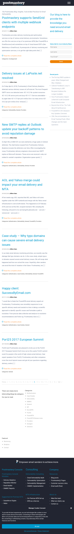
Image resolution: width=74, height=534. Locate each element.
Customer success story (59, 483)
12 (50, 382)
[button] (71, 508)
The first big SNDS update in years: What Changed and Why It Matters (60, 80)
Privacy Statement (43, 531)
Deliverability (12, 110)
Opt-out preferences (30, 531)
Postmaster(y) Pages (58, 480)
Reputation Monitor (9, 483)
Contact (6, 447)
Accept (37, 526)
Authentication (13, 165)
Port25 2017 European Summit (23, 339)
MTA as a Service (33, 501)
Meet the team (56, 498)
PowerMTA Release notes (35, 418)
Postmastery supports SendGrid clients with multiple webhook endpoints (23, 22)
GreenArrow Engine (9, 501)
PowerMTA (33, 221)
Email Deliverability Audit (35, 478)
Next (59, 382)
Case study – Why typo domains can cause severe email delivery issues (23, 240)
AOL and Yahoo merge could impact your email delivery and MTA (22, 184)
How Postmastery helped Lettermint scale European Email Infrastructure (60, 99)
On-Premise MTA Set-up (35, 498)
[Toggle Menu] (69, 3)
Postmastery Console (12, 469)
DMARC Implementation (35, 486)
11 (46, 382)
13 (54, 382)
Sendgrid (29, 424)
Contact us (54, 504)
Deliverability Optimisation (36, 480)
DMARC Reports (9, 488)
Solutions (30, 426)
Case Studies (21, 274)
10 (41, 382)
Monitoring (7, 441)
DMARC (29, 401)
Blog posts (54, 478)
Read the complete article (12, 56)
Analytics (6, 444)
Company (54, 469)
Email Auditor (7, 485)
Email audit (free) (57, 486)
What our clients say (58, 501)
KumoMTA (30, 410)
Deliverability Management (36, 483)
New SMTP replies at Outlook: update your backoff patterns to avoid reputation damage (23, 129)
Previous (4, 382)
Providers (23, 110)
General (18, 110)
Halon (5, 503)
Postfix (29, 412)
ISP (28, 407)
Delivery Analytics (9, 480)
